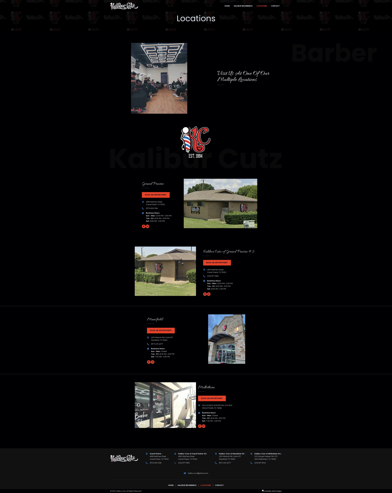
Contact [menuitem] (219, 485)
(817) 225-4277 (157, 344)
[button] (156, 195)
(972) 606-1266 (152, 208)
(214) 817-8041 (260, 463)
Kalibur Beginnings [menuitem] (187, 485)
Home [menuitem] (171, 485)
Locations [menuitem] (206, 485)
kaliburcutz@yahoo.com (198, 473)
